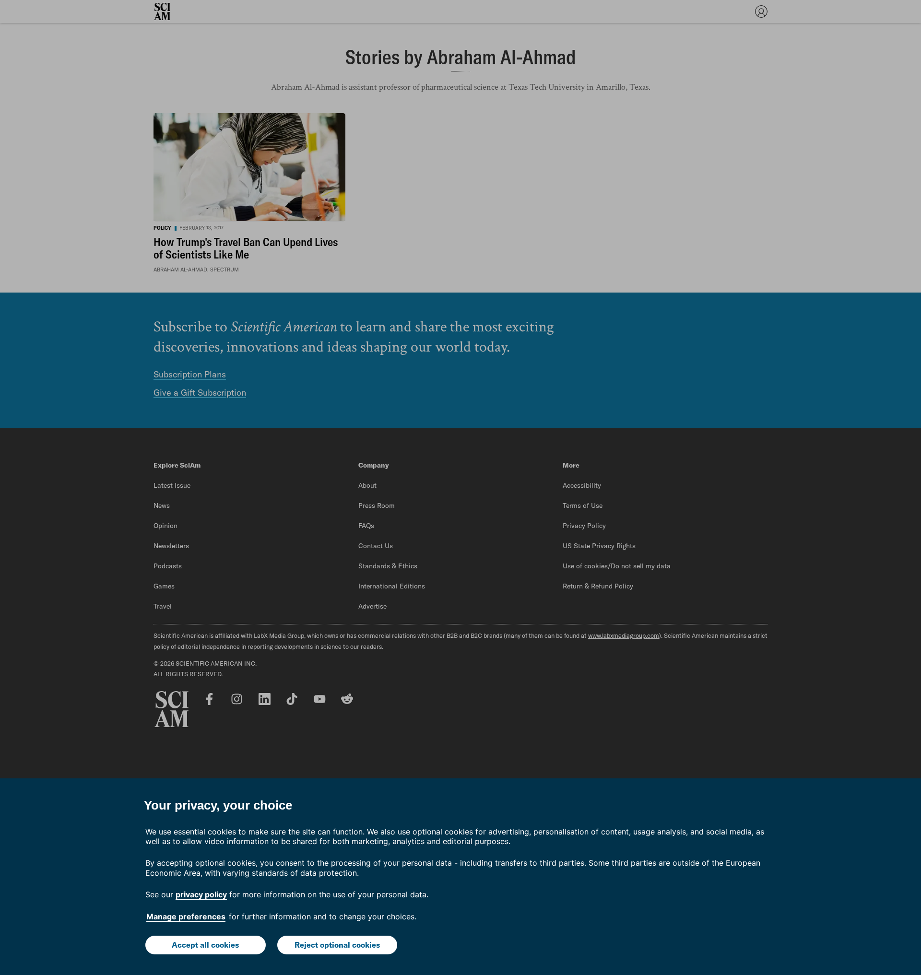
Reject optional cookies (337, 945)
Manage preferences (185, 916)
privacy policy (201, 894)
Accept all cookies (205, 945)
